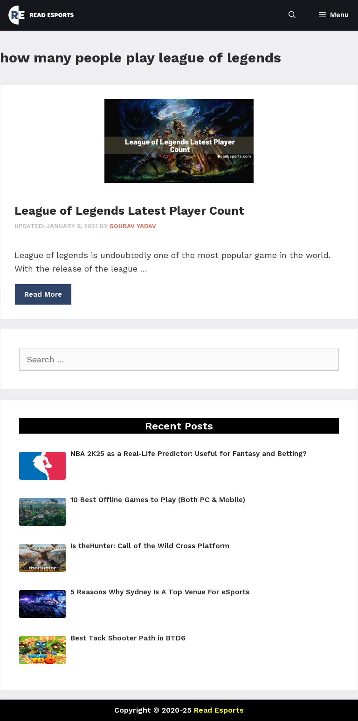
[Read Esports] (41, 15)
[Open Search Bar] (292, 15)
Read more (43, 294)
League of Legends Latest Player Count (129, 211)
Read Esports (219, 710)
